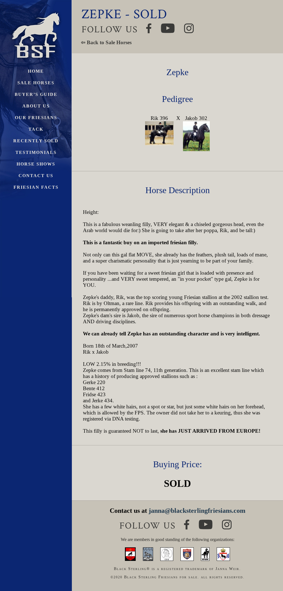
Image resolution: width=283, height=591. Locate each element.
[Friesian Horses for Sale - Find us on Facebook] (186, 521)
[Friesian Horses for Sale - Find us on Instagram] (227, 522)
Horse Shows (36, 164)
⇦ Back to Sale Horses (106, 42)
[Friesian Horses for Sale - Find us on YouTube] (206, 522)
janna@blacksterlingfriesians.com (197, 510)
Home (36, 71)
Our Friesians (36, 117)
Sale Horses (35, 82)
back (269, 566)
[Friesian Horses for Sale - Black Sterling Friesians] (36, 11)
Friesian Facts (36, 187)
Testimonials (36, 152)
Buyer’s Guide (36, 94)
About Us (36, 106)
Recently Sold (36, 140)
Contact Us (36, 175)
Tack (35, 129)
